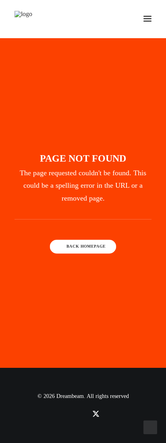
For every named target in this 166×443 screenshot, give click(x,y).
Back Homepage (86, 246)
